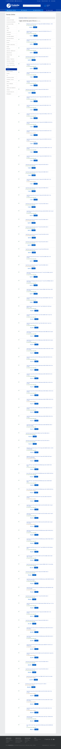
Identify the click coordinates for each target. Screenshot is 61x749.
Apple (7, 26)
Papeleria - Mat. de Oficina (11, 65)
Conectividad (9, 34)
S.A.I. (7, 75)
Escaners (8, 42)
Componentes (9, 32)
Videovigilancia (9, 93)
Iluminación (8, 48)
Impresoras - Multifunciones (11, 50)
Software (8, 81)
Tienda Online (21, 17)
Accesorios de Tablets (10, 24)
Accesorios (8, 17)
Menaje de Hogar (9, 54)
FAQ (25, 742)
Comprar (35, 27)
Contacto (7, 742)
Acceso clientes (27, 740)
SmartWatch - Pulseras (10, 79)
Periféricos (8, 69)
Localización (8, 741)
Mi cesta (26, 741)
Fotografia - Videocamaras (11, 44)
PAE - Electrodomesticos (10, 63)
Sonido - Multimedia (10, 83)
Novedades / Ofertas (37, 739)
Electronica (8, 40)
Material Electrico (9, 52)
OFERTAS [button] (12, 10)
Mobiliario (8, 56)
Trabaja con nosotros (9, 740)
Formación (36, 740)
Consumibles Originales (10, 36)
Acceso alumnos (17, 742)
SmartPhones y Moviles (10, 77)
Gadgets (8, 46)
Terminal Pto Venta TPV (10, 91)
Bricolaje (8, 28)
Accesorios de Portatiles (10, 19)
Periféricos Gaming (9, 71)
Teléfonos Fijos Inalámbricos (11, 87)
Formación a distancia (18, 740)
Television (8, 89)
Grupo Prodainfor (8, 739)
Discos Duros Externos (10, 38)
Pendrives (8, 67)
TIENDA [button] (50, 10)
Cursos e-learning (18, 739)
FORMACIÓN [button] (24, 10)
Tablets (8, 85)
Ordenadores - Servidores (10, 61)
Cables (8, 30)
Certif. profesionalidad (18, 741)
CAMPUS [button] (37, 10)
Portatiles (8, 73)
